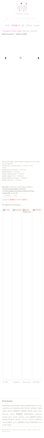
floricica (5, 414)
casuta (17, 408)
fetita (23, 411)
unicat (4, 425)
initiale (4, 417)
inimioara (28, 414)
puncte (39, 419)
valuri (9, 425)
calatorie (5, 408)
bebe (34, 405)
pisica (18, 419)
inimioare (38, 414)
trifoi (40, 422)
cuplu (4, 411)
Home (7, 25)
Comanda (7, 195)
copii (40, 408)
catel (22, 408)
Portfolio (15, 25)
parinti (33, 417)
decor (9, 411)
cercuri (27, 408)
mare (10, 417)
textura (33, 422)
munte (15, 417)
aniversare (6, 405)
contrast (34, 408)
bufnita (24, 199)
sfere (4, 422)
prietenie (32, 419)
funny (12, 414)
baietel (28, 406)
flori (40, 411)
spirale (21, 422)
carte (11, 408)
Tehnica (29, 25)
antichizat (16, 406)
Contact (36, 25)
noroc (27, 417)
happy (19, 414)
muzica (21, 417)
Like (15, 195)
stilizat (27, 422)
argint (23, 405)
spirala (14, 422)
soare (9, 422)
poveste (24, 419)
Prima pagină (6, 31)
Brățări (20, 31)
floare (35, 411)
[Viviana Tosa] (22, 8)
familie (16, 411)
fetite (29, 411)
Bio (23, 25)
